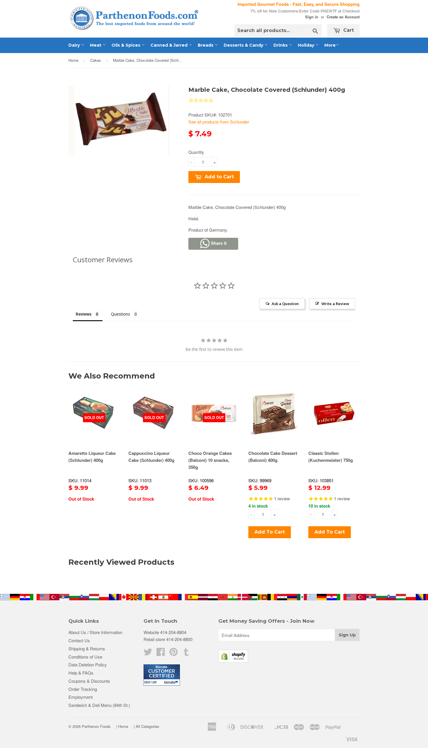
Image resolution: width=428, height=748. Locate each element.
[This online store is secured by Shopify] (233, 661)
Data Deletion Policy (87, 664)
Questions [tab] (120, 314)
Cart (348, 30)
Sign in (311, 17)
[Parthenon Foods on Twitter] (148, 653)
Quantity (196, 152)
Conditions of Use (85, 657)
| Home (122, 726)
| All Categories (146, 726)
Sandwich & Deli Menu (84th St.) (99, 705)
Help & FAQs (80, 673)
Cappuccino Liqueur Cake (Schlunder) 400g (151, 456)
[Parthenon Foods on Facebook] (160, 653)
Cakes (95, 60)
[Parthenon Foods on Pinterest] (173, 653)
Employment (80, 697)
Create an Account (343, 17)
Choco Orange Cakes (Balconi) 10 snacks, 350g (210, 460)
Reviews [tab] (83, 314)
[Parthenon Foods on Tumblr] (186, 653)
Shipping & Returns (86, 648)
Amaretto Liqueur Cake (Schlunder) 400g (92, 456)
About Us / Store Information (95, 632)
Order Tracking (82, 689)
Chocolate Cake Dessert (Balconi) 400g (272, 456)
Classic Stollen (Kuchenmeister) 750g (330, 456)
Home (73, 60)
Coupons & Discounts (89, 681)
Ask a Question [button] (285, 303)
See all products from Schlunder (218, 122)
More (330, 45)
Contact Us (79, 640)
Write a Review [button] (335, 303)
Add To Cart (269, 532)
